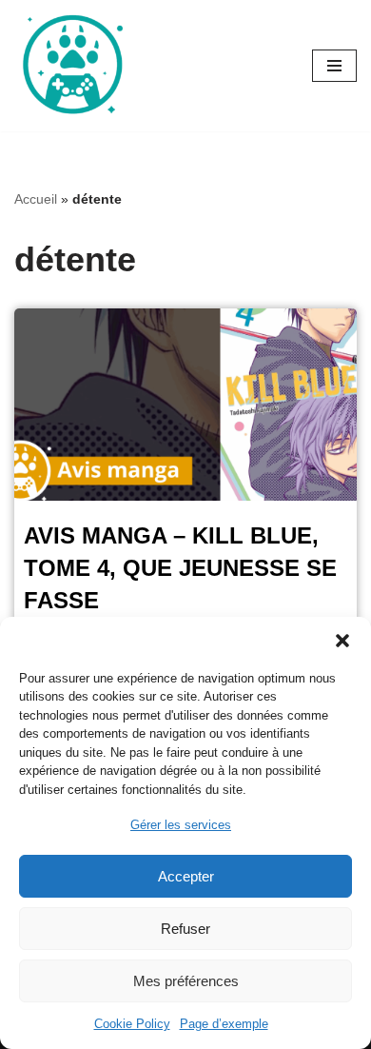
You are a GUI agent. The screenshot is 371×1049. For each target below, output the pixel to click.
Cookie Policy (132, 1024)
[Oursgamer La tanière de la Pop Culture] (71, 65)
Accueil (35, 199)
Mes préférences (186, 981)
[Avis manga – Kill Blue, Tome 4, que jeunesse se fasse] (185, 405)
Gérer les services (180, 825)
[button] (342, 640)
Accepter (186, 876)
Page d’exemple (224, 1024)
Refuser (185, 928)
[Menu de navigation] (334, 65)
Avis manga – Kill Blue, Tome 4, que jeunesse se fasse (180, 567)
